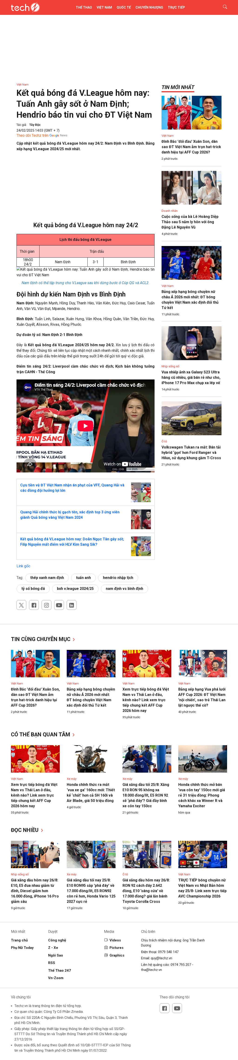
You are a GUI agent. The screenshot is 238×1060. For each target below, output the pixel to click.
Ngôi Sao (55, 955)
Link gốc (23, 566)
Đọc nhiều (25, 830)
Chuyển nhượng (149, 7)
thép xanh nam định (47, 577)
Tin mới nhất (178, 87)
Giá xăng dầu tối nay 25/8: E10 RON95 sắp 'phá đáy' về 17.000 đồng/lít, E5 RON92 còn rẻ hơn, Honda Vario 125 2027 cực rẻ (91, 891)
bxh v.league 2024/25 (75, 588)
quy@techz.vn (161, 958)
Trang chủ (19, 940)
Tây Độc (35, 124)
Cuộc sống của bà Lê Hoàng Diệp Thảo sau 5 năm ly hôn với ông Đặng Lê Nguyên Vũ (190, 221)
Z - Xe (53, 948)
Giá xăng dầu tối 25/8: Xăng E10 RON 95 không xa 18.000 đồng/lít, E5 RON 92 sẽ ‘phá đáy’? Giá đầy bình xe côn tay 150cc (145, 795)
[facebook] (34, 605)
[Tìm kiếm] (222, 7)
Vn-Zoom (55, 978)
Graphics (116, 955)
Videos (115, 940)
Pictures (116, 948)
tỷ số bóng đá (33, 588)
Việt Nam (104, 7)
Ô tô (164, 441)
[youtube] (59, 605)
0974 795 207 (181, 965)
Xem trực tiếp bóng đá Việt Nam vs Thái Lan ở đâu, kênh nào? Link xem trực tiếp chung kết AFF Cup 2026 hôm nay (145, 700)
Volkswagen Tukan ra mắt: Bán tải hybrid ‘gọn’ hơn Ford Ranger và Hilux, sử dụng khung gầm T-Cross (191, 452)
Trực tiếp (176, 7)
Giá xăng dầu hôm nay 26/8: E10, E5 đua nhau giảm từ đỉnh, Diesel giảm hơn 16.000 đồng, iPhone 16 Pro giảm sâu (35, 891)
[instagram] (46, 605)
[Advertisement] (86, 189)
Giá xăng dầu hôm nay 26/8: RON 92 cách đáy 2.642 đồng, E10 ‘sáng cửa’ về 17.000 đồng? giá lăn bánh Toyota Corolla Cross (146, 891)
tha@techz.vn (151, 970)
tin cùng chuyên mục (41, 639)
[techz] (25, 7)
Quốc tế (124, 7)
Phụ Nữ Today (22, 948)
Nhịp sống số (170, 366)
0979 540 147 (168, 952)
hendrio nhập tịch (118, 577)
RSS (51, 963)
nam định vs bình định (124, 588)
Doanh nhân (170, 211)
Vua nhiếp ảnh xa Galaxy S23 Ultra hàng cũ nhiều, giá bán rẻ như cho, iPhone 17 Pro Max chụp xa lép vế (191, 377)
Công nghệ (57, 940)
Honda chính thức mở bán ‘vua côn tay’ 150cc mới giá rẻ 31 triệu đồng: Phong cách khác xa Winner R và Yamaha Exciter (201, 795)
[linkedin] (71, 605)
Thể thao (84, 7)
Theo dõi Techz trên (33, 135)
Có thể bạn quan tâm (41, 734)
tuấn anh (83, 577)
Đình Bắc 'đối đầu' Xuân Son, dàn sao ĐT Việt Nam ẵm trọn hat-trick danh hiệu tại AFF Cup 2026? (191, 146)
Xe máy (71, 779)
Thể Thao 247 (59, 970)
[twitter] (21, 605)
